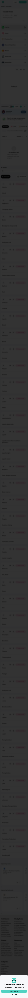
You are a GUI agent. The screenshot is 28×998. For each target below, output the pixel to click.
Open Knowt (14, 991)
